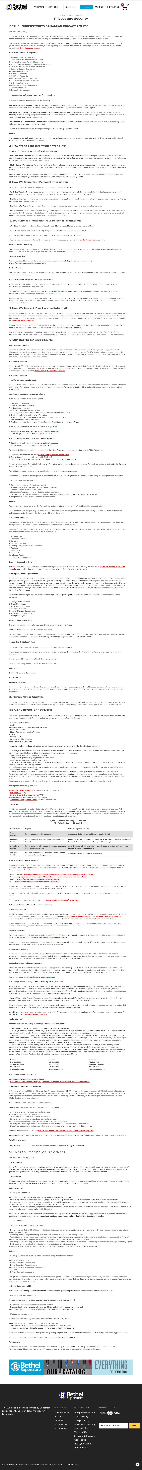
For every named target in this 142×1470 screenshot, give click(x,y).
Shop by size (60, 1424)
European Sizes (62, 1412)
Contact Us (80, 1440)
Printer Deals (81, 1447)
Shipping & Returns (84, 1436)
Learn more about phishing (58, 993)
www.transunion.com (97, 1069)
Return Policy (81, 1428)
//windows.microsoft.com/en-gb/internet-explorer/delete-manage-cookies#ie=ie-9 (59, 875)
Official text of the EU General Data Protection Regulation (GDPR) (66, 1131)
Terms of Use (81, 1432)
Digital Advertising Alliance (78, 917)
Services (53, 7)
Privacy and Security (84, 1424)
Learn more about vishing (69, 1007)
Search (86, 7)
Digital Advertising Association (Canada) (27, 1079)
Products (39, 7)
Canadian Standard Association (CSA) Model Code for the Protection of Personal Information (50, 1082)
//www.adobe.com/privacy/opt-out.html (62, 900)
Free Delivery (81, 1416)
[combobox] (78, 7)
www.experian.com (56, 1069)
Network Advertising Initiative (108, 917)
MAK (77, 1464)
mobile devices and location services (39, 977)
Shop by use (60, 1428)
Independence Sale (84, 1412)
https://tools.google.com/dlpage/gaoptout (49, 938)
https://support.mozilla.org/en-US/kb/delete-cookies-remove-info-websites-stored (52, 877)
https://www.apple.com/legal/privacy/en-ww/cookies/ (37, 882)
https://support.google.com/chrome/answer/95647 (38, 879)
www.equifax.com (17, 1069)
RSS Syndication (82, 1444)
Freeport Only (81, 1420)
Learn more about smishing (35, 1014)
